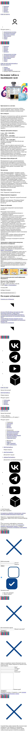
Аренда (5, 37)
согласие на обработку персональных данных (12, 525)
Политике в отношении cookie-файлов (17, 527)
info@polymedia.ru (13, 63)
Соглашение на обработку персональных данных (13, 513)
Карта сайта (20, 514)
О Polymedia (7, 400)
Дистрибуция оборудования (14, 435)
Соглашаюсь (4, 529)
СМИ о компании (11, 443)
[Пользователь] (15, 27)
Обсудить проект (5, 64)
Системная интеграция (9, 33)
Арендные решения (12, 436)
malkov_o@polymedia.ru (7, 250)
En (9, 14)
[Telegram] (15, 362)
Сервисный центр (11, 438)
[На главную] (5, 4)
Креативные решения (9, 34)
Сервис (5, 38)
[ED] (15, 385)
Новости (6, 7)
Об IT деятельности (12, 444)
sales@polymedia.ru (8, 452)
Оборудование (7, 36)
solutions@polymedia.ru (9, 457)
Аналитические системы (10, 32)
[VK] (15, 350)
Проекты (6, 9)
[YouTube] (15, 373)
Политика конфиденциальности (9, 514)
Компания (6, 6)
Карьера (6, 10)
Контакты (6, 11)
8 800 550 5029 (4, 14)
